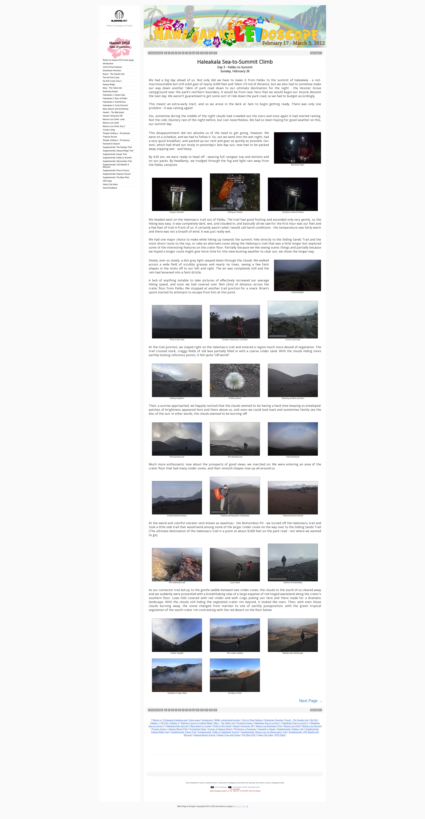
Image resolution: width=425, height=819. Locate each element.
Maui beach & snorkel (200, 726)
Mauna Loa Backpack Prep (269, 726)
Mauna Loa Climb (111, 123)
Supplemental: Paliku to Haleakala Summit (218, 732)
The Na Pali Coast (111, 77)
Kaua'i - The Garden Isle (114, 74)
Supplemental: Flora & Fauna (116, 170)
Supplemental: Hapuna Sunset (116, 174)
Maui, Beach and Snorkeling (115, 109)
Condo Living (109, 130)
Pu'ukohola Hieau (198, 729)
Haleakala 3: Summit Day (114, 102)
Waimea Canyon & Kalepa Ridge (196, 723)
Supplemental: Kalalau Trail (290, 729)
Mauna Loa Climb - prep (114, 119)
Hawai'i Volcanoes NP (113, 116)
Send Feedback (110, 188)
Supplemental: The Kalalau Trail (117, 147)
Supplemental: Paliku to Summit (117, 158)
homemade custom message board (246, 787)
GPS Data (107, 181)
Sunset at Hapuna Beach (220, 729)
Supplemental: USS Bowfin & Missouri (116, 166)
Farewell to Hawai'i (111, 144)
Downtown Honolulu (112, 70)
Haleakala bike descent (177, 726)
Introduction (108, 63)
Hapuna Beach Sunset (204, 735)
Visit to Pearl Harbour (112, 67)
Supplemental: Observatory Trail (117, 161)
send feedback (220, 787)
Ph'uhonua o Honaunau (245, 729)
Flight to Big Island (222, 726)
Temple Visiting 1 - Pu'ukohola (116, 133)
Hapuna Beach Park (178, 729)
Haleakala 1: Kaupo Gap (114, 95)
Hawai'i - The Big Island (113, 112)
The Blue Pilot (248, 735)
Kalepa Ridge (109, 84)
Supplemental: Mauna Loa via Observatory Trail (264, 732)
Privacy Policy (241, 806)
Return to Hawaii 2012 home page (118, 60)
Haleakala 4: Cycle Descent (115, 105)
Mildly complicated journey (227, 720)
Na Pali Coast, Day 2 (112, 81)
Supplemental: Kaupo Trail (115, 154)
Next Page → (311, 700)
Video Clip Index (110, 184)
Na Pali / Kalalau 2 (170, 723)
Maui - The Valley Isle (112, 88)
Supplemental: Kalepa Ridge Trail (118, 151)
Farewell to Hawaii (266, 729)
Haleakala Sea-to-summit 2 (295, 723)
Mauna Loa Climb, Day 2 (114, 126)
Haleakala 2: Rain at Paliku (115, 98)
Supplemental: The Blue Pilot (116, 177)
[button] (155, 53)
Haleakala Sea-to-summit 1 (267, 723)
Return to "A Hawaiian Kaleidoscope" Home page (176, 720)
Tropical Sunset (110, 137)
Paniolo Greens (159, 729)
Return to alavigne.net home (119, 26)
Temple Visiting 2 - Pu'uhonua (116, 140)
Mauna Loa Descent (312, 726)
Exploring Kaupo (110, 91)
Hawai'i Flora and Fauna (228, 735)
